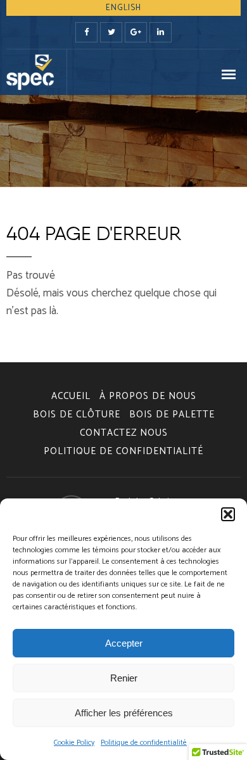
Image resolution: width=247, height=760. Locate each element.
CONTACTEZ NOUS (124, 433)
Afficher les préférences (124, 712)
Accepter (123, 643)
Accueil (71, 396)
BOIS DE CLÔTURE (76, 414)
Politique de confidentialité (144, 743)
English (123, 8)
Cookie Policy (74, 743)
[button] (228, 514)
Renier (123, 678)
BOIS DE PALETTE (172, 414)
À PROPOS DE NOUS (147, 396)
